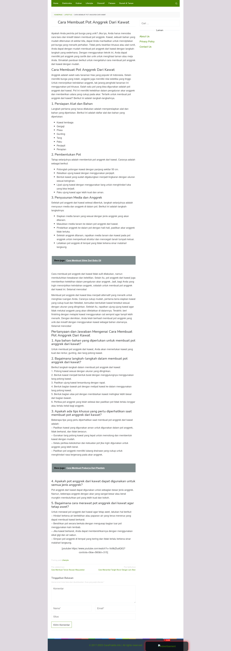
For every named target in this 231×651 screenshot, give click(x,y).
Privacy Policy (147, 41)
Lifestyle (65, 560)
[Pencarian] (176, 3)
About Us (144, 36)
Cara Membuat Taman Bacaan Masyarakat (67, 568)
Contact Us (145, 46)
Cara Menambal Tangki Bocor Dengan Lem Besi (117, 568)
